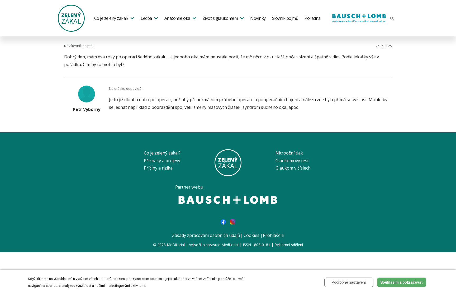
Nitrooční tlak (289, 153)
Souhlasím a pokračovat (401, 282)
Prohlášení (273, 235)
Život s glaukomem (220, 18)
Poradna (313, 18)
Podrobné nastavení (349, 282)
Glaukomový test (292, 160)
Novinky (258, 18)
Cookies (251, 235)
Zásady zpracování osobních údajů (206, 235)
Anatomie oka (177, 18)
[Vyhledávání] (392, 18)
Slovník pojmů (285, 18)
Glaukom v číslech (293, 168)
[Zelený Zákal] (71, 18)
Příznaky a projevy (162, 160)
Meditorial (230, 244)
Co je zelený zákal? (111, 18)
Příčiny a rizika (158, 168)
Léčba (146, 18)
